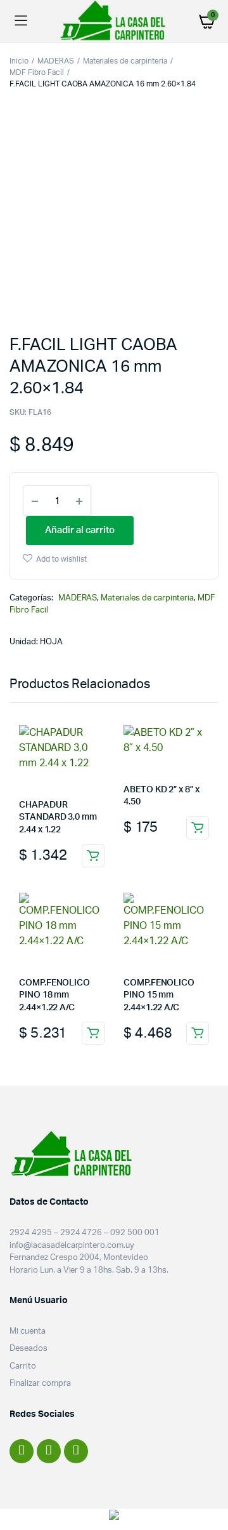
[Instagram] (49, 1451)
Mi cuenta (28, 1331)
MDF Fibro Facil (37, 72)
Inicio (19, 61)
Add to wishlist (61, 559)
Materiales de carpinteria (125, 61)
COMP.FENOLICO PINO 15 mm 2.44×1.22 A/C (159, 995)
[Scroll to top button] (207, 1479)
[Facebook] (22, 1451)
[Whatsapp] (76, 1451)
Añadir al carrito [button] (93, 855)
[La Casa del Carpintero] (114, 20)
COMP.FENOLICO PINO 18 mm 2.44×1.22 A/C (54, 995)
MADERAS (55, 61)
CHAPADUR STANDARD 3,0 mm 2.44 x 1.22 (58, 817)
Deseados (29, 1348)
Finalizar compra (40, 1383)
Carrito (23, 1366)
